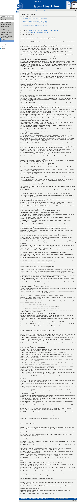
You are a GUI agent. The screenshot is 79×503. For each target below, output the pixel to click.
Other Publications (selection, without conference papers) (35, 25)
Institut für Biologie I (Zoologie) (46, 6)
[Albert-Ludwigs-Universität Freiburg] (16, 7)
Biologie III (3, 48)
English (35, 1)
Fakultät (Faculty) (5, 44)
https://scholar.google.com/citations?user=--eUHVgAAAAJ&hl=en (42, 30)
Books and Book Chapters (28, 24)
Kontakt (26, 498)
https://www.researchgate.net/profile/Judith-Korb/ (38, 32)
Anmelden (74, 500)
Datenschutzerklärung (44, 498)
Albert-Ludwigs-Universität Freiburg (42, 7)
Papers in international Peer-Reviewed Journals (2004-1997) (35, 22)
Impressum (36, 498)
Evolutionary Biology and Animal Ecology (37, 10)
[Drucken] (75, 10)
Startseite (27, 10)
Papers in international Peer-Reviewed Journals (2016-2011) (35, 20)
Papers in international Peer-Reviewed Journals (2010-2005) (35, 21)
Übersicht (23, 498)
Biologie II (3, 46)
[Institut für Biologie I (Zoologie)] (69, 4)
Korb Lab (47, 10)
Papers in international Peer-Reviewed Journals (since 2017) (35, 18)
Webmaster (31, 498)
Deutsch (40, 1)
